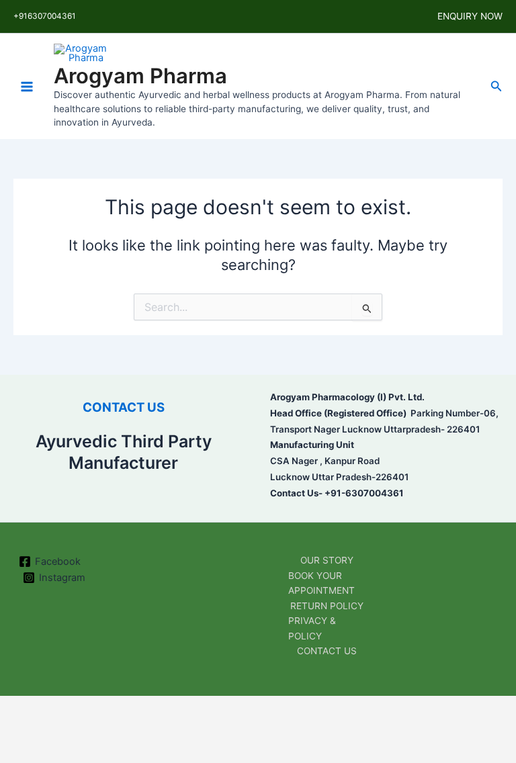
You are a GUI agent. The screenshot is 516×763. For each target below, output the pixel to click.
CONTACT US (124, 407)
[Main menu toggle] (26, 86)
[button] (496, 86)
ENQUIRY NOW (470, 16)
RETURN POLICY (326, 605)
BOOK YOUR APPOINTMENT (321, 583)
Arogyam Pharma (140, 75)
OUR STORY (326, 560)
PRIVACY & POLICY (312, 628)
